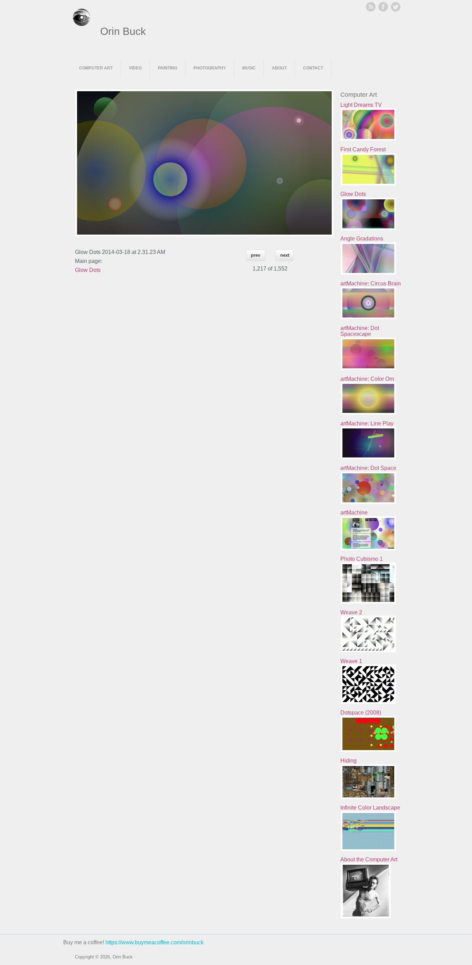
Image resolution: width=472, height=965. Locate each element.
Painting (167, 68)
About (279, 68)
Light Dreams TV (361, 105)
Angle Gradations (361, 239)
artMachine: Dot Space (368, 468)
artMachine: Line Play (367, 423)
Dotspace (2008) (360, 713)
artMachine (354, 512)
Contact (313, 68)
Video (135, 68)
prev (255, 255)
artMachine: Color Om (367, 379)
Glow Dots (88, 270)
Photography (209, 68)
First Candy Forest (363, 149)
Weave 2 (351, 612)
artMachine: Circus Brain (370, 283)
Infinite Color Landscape (370, 808)
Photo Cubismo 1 (361, 559)
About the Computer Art (368, 859)
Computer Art (96, 68)
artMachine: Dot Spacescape (359, 331)
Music (249, 68)
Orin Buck (123, 31)
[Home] (81, 24)
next (284, 255)
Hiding (348, 761)
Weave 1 (351, 661)
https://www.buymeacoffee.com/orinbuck (154, 942)
